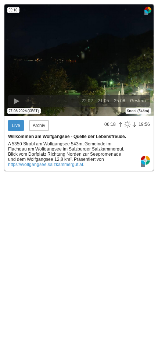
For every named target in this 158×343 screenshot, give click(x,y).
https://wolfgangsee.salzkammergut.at (45, 164)
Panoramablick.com (145, 161)
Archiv (39, 125)
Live (16, 125)
